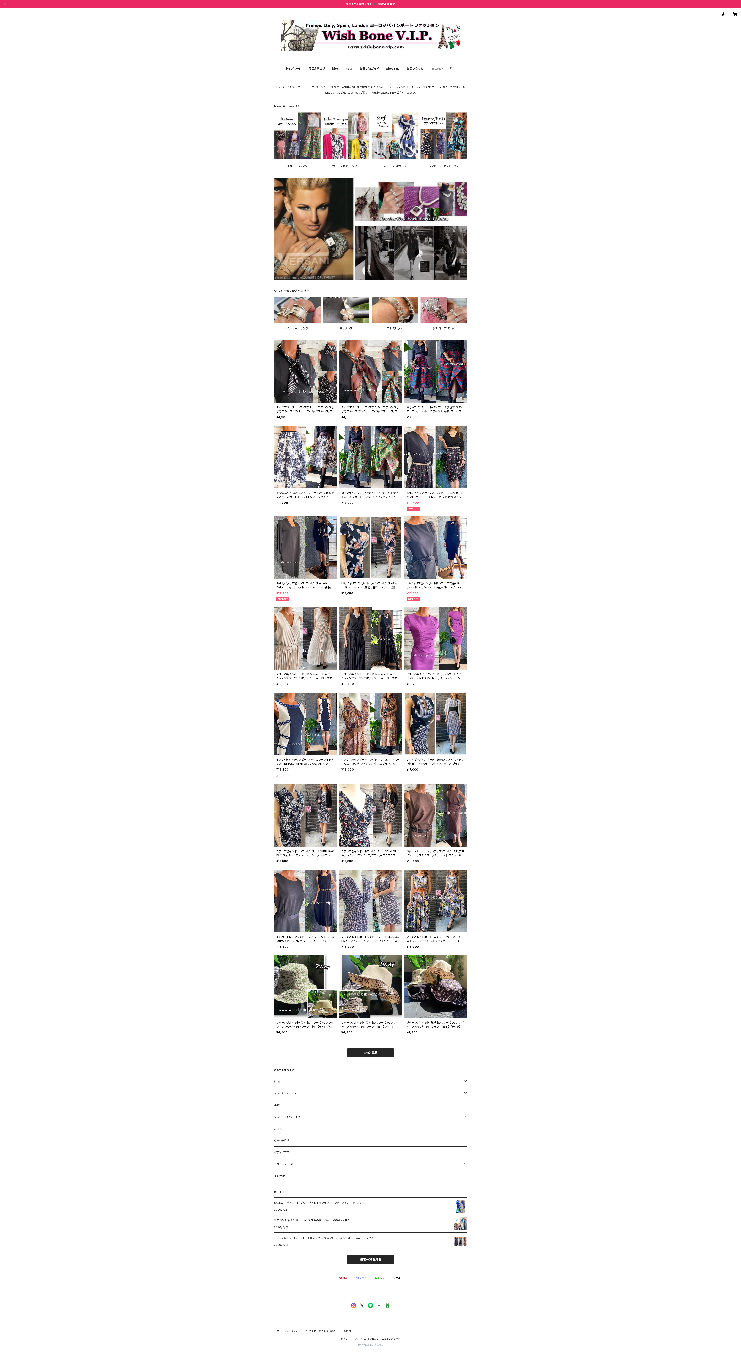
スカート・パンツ (297, 166)
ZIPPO (278, 1128)
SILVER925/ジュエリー (288, 1117)
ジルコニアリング (443, 328)
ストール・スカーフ (394, 166)
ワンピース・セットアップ (444, 166)
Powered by (366, 1345)
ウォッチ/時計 (282, 1140)
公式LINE (388, 92)
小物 (277, 1105)
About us (393, 68)
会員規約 (346, 1331)
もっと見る (370, 1052)
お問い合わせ (415, 68)
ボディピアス (282, 1152)
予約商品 (279, 1175)
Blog (335, 68)
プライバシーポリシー (288, 1331)
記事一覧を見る (370, 1259)
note (349, 68)
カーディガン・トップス (346, 166)
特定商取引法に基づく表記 (320, 1331)
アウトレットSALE (285, 1164)
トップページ (294, 68)
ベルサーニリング (297, 328)
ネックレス (346, 328)
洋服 (277, 1081)
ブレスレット (395, 328)
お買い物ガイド (369, 68)
